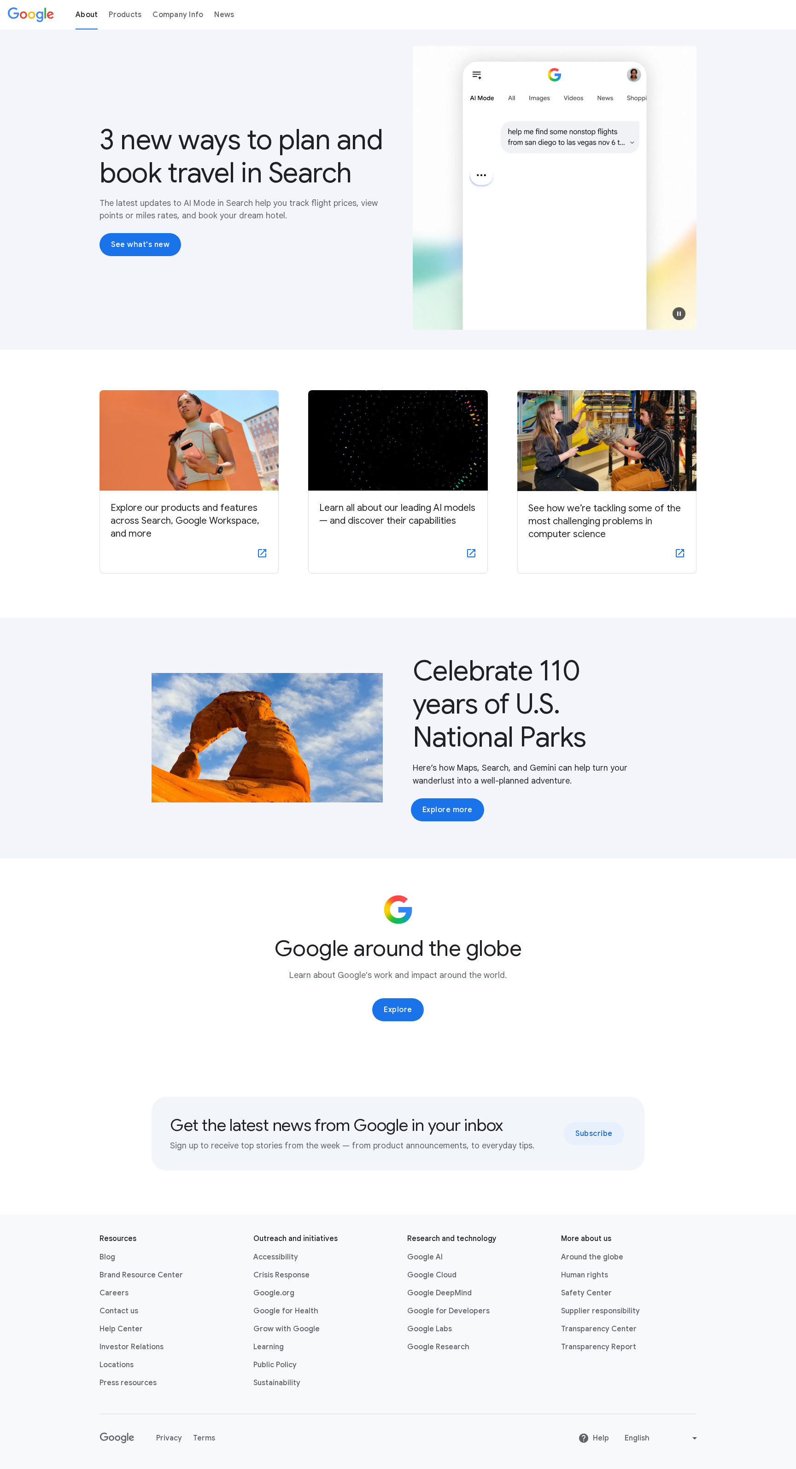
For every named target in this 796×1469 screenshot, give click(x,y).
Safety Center (586, 1293)
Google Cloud (432, 1275)
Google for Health (285, 1311)
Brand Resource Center (141, 1275)
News (224, 14)
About (87, 14)
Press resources (128, 1382)
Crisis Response (281, 1275)
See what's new (140, 244)
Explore (398, 1009)
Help (601, 1438)
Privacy (169, 1438)
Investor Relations (132, 1347)
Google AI (425, 1257)
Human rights (584, 1275)
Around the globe (592, 1257)
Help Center (121, 1329)
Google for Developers (448, 1311)
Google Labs (429, 1329)
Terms (204, 1438)
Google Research (438, 1347)
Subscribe (594, 1133)
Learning (268, 1347)
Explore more (447, 809)
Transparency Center (599, 1329)
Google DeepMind (439, 1293)
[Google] (31, 15)
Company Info (177, 14)
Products (125, 14)
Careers (114, 1293)
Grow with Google (286, 1329)
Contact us (119, 1311)
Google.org (273, 1293)
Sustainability (276, 1382)
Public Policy (275, 1365)
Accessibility (275, 1257)
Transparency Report (598, 1347)
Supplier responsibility (600, 1311)
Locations (117, 1365)
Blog (107, 1257)
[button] (679, 314)
